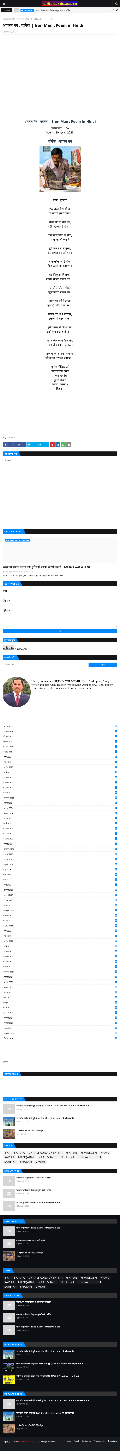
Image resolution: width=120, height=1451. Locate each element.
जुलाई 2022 (60, 925)
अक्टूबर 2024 (60, 797)
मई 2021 (60, 997)
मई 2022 (60, 936)
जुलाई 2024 (60, 813)
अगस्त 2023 (60, 859)
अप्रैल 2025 (60, 767)
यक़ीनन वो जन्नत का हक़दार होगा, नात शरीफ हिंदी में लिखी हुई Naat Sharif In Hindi (47, 1376)
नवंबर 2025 (60, 741)
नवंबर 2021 (60, 966)
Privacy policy (99, 1441)
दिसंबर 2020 (60, 1023)
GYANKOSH (89, 1153)
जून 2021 (60, 992)
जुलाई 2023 (60, 864)
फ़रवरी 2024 (60, 828)
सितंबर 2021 (60, 977)
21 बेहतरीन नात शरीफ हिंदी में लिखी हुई (29, 1130)
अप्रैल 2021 (60, 1002)
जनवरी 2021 (60, 1018)
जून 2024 (60, 818)
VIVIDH (40, 1162)
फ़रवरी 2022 (60, 951)
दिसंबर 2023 (60, 838)
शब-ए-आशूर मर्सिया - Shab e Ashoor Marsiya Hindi (56, 11)
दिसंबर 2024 (60, 787)
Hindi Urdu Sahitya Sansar (29, 1441)
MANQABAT (26, 1157)
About (76, 1441)
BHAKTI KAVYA (14, 1153)
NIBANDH (67, 1157)
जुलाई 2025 (60, 751)
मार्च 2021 (60, 1007)
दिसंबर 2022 (60, 900)
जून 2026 (60, 726)
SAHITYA (10, 1162)
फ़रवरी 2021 (60, 1012)
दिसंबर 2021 (60, 961)
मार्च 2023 (60, 884)
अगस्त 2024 (60, 808)
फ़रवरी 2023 (60, 890)
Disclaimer (112, 1441)
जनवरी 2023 (60, 895)
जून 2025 (60, 757)
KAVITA (12, 19)
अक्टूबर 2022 (60, 910)
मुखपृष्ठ (5, 1061)
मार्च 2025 (60, 772)
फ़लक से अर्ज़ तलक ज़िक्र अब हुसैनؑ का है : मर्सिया (33, 1190)
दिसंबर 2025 (60, 736)
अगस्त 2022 (60, 920)
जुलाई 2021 (60, 987)
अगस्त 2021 (60, 982)
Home (68, 1441)
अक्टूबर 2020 (60, 1033)
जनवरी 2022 (60, 956)
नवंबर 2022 (60, 905)
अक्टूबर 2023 (60, 849)
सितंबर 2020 (60, 1038)
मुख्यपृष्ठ (5, 19)
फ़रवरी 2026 (60, 731)
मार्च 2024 (60, 823)
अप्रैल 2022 (60, 941)
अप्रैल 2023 (60, 879)
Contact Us (86, 1441)
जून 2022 (60, 931)
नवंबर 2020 (60, 1028)
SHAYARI (26, 1162)
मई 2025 (60, 762)
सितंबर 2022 (60, 915)
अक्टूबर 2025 (60, 746)
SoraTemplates (19, 1447)
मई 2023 (60, 874)
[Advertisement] (60, 75)
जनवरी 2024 (60, 833)
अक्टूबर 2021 (60, 971)
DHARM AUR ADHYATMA (45, 1153)
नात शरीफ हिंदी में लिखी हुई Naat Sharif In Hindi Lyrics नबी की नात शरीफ (45, 1118)
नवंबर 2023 (60, 844)
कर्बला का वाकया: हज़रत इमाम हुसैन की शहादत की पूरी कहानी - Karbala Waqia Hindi (46, 567)
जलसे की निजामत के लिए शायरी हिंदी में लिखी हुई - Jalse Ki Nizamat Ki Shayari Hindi (49, 1363)
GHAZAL (72, 1153)
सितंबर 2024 (60, 803)
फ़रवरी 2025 (60, 777)
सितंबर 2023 (60, 854)
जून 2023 (60, 869)
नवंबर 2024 (60, 792)
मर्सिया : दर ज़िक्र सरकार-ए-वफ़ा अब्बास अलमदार (33, 1177)
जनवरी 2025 (60, 782)
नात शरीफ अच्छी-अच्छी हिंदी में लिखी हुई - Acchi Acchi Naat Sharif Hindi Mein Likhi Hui (52, 1105)
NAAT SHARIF (47, 1157)
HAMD (105, 1153)
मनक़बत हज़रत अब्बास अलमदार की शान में (30, 1240)
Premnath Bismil (89, 1157)
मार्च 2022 (60, 946)
